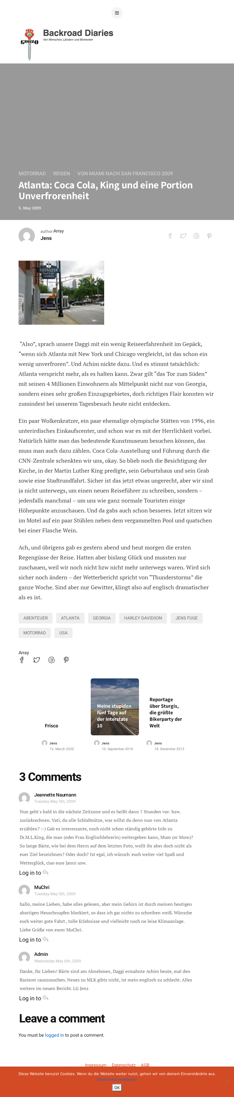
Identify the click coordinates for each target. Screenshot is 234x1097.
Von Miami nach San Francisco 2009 (125, 174)
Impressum (95, 1065)
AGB (145, 1065)
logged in (54, 1035)
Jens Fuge (186, 618)
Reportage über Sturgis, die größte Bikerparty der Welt (166, 712)
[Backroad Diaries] (117, 53)
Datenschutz (124, 1065)
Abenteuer (35, 618)
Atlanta (70, 618)
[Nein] (227, 1082)
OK (117, 1087)
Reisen (61, 174)
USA (63, 633)
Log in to (31, 873)
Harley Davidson (143, 618)
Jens (46, 238)
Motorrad (32, 174)
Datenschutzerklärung (117, 1079)
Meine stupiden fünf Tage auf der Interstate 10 (114, 716)
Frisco (51, 725)
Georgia (102, 618)
